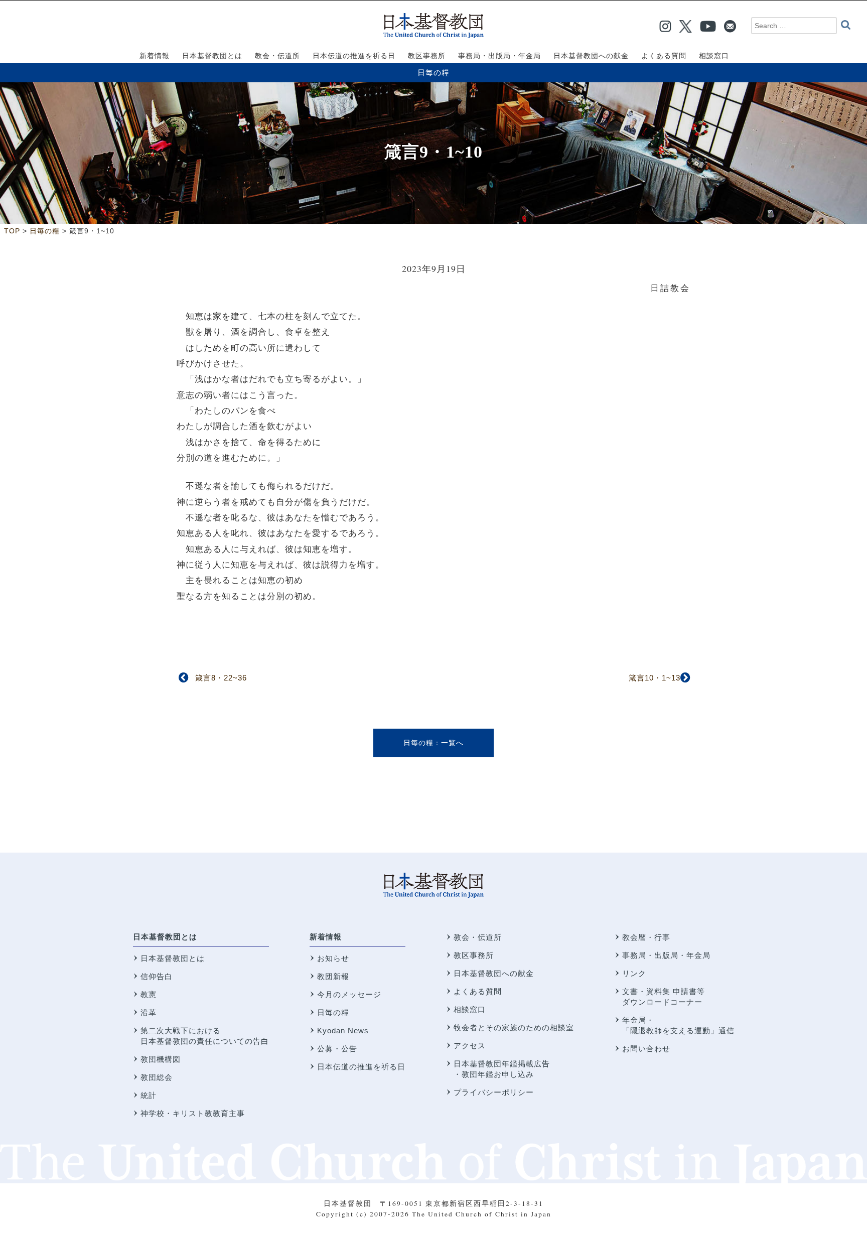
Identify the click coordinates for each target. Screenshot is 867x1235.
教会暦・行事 (646, 937)
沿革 (148, 1012)
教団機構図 (160, 1059)
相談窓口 (470, 1009)
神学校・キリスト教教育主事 (192, 1113)
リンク (634, 973)
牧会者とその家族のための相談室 (514, 1027)
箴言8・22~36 (221, 677)
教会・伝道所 (478, 937)
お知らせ (333, 958)
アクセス (470, 1045)
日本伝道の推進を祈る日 (361, 1066)
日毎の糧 (433, 72)
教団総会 (156, 1077)
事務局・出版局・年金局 (666, 955)
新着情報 (326, 936)
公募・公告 (337, 1048)
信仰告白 (156, 976)
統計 (148, 1095)
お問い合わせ (646, 1048)
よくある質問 (478, 991)
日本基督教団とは (165, 936)
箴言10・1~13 (654, 677)
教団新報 (333, 976)
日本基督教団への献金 (494, 973)
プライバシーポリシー (494, 1092)
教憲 (148, 994)
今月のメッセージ (349, 994)
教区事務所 (474, 955)
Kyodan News (343, 1030)
